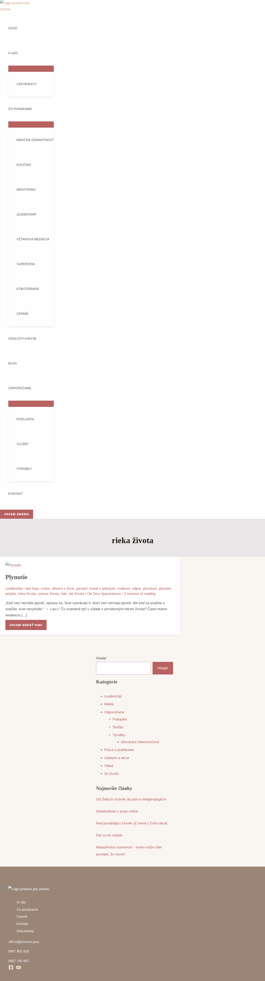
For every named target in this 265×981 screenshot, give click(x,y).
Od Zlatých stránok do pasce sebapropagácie (131, 799)
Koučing (24, 164)
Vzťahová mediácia (33, 239)
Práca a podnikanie (119, 750)
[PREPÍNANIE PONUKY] (31, 69)
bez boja (32, 589)
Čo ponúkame (20, 109)
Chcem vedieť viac (25, 623)
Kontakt (15, 493)
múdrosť (123, 589)
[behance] (18, 969)
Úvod (12, 28)
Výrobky (24, 469)
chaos (45, 589)
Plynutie (16, 577)
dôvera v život (63, 589)
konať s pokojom (102, 589)
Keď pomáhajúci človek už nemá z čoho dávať (131, 823)
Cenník (22, 313)
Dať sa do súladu (109, 835)
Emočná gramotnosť (35, 140)
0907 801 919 (18, 951)
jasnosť (82, 589)
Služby (23, 444)
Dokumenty (25, 931)
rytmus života (48, 594)
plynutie (165, 589)
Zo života (111, 774)
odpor (136, 589)
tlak (64, 594)
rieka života (27, 594)
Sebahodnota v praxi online (117, 811)
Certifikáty (27, 84)
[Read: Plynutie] (13, 565)
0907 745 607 (18, 961)
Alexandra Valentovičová (140, 742)
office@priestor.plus (23, 942)
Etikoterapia (28, 289)
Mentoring (26, 189)
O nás (13, 53)
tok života (76, 594)
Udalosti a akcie (22, 338)
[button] (16, 514)
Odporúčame (19, 388)
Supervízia (26, 264)
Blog (12, 363)
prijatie (10, 594)
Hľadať (101, 658)
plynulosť (150, 589)
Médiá (109, 704)
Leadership (26, 214)
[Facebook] (10, 969)
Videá (108, 766)
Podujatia (25, 419)
